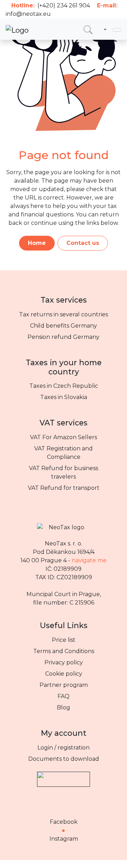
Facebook (64, 821)
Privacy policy (63, 662)
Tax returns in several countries (63, 314)
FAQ (63, 696)
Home (37, 243)
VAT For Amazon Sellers (63, 437)
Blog (63, 707)
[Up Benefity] (63, 775)
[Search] (88, 30)
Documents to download (63, 758)
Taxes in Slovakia (63, 397)
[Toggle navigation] (116, 30)
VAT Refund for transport (63, 488)
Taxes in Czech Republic (63, 385)
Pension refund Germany (63, 337)
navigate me (89, 560)
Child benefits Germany (63, 325)
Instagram (63, 838)
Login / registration (63, 747)
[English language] (103, 30)
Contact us (82, 243)
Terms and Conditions (63, 651)
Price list (63, 640)
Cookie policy (63, 673)
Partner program (64, 685)
